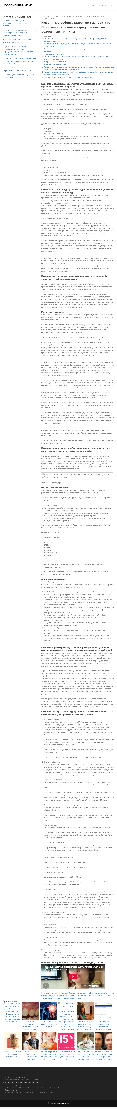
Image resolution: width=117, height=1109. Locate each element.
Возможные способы (83, 996)
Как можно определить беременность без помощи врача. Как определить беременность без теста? (19, 32)
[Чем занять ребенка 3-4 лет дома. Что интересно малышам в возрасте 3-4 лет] (48, 1049)
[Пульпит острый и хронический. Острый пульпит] (48, 1019)
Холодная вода (76, 998)
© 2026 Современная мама (15, 1077)
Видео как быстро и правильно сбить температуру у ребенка (68, 77)
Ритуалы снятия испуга (55, 54)
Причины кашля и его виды (56, 62)
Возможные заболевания (56, 64)
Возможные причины (98, 993)
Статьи (111, 5)
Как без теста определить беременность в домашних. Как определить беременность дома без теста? (19, 61)
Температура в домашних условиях (55, 998)
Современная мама (17, 5)
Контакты (9, 1082)
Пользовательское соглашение (26, 1082)
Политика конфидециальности (17, 1085)
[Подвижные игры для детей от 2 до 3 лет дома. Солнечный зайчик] (67, 1049)
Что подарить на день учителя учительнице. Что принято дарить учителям (16, 23)
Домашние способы (66, 996)
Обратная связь (11, 1090)
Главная (93, 5)
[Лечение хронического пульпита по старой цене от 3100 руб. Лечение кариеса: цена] (30, 1019)
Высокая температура (59, 993)
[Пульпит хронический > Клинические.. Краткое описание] (12, 1049)
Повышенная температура (79, 993)
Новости (102, 5)
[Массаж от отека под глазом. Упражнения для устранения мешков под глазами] (103, 1049)
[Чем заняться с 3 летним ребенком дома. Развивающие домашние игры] (12, 1011)
